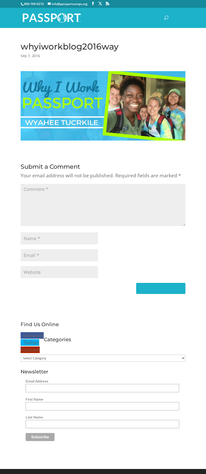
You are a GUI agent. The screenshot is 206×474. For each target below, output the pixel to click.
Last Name (34, 417)
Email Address (37, 381)
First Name (34, 399)
